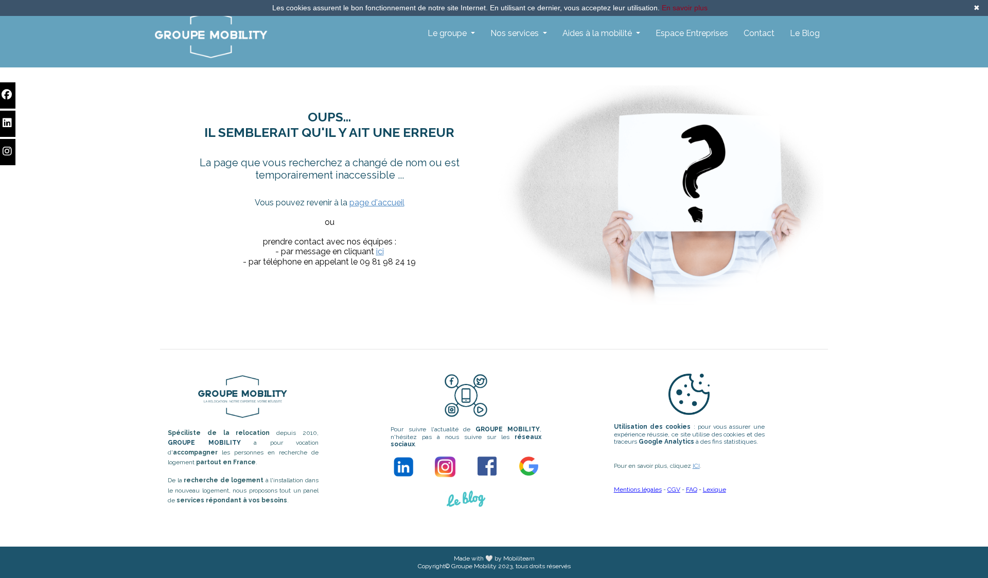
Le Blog (805, 33)
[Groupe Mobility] (211, 35)
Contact (759, 33)
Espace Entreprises (692, 33)
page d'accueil (376, 202)
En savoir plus (685, 8)
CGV (673, 489)
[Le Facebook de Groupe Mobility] (487, 466)
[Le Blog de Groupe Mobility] (466, 503)
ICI (696, 465)
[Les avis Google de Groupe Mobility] (528, 466)
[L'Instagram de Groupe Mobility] (445, 467)
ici (380, 251)
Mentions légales (638, 489)
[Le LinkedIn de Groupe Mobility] (403, 467)
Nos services (515, 33)
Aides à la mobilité (598, 33)
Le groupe (448, 33)
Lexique (714, 489)
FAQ (691, 489)
